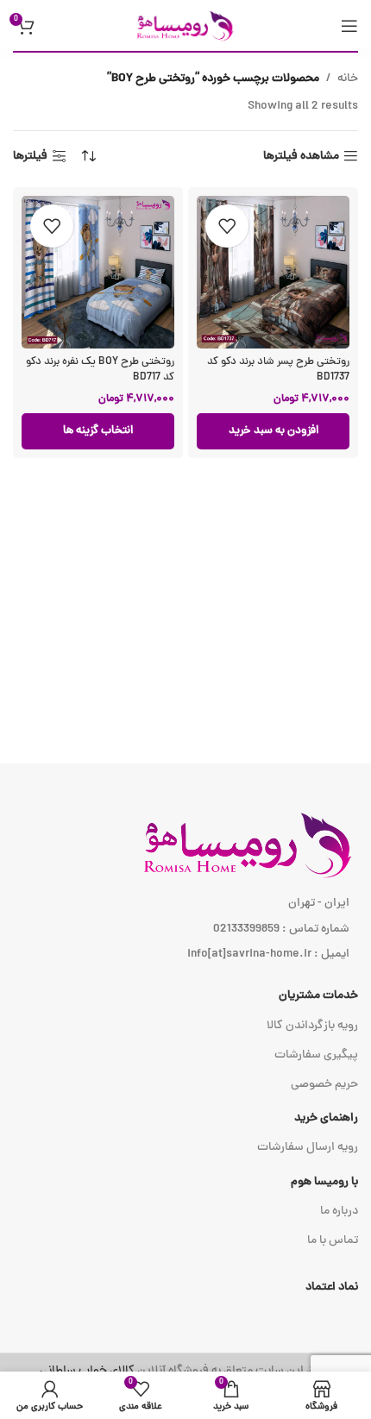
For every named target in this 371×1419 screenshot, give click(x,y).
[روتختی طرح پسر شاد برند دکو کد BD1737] (273, 272)
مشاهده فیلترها (301, 156)
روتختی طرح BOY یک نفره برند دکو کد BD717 (100, 370)
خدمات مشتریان (318, 996)
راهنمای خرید (326, 1118)
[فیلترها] (306, 447)
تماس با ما (332, 1241)
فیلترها (30, 156)
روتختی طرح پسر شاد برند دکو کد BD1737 (278, 370)
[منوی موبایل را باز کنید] (349, 26)
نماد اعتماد (331, 1287)
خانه (347, 79)
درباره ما (339, 1211)
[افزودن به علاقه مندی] (226, 226)
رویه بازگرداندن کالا (312, 1026)
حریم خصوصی (324, 1085)
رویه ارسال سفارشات (307, 1148)
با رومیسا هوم (324, 1182)
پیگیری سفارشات (316, 1055)
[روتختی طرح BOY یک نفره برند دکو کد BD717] (98, 272)
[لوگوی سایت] (185, 26)
